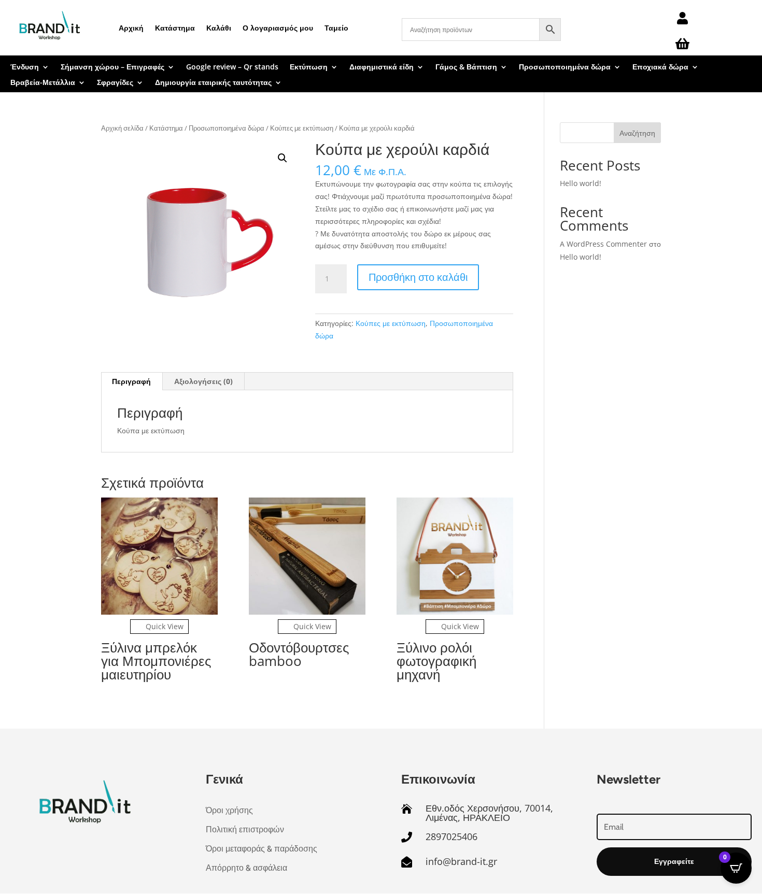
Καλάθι (218, 28)
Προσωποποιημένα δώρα (565, 67)
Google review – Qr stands (232, 67)
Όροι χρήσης (229, 810)
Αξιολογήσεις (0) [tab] (203, 381)
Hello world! (580, 183)
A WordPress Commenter (603, 244)
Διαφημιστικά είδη (381, 67)
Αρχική (131, 28)
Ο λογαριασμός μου (278, 28)
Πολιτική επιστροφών (245, 829)
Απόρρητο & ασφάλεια (246, 868)
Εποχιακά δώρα (660, 67)
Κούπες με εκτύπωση (301, 128)
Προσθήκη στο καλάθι (418, 277)
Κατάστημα (175, 28)
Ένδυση (24, 67)
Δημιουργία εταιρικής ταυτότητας (213, 83)
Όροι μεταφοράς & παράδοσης (261, 849)
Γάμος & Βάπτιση (466, 67)
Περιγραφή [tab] (131, 381)
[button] (282, 158)
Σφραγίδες (115, 83)
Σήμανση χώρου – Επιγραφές (112, 67)
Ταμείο (336, 28)
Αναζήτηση (637, 133)
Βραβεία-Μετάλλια (42, 83)
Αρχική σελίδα (122, 128)
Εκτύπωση (309, 67)
